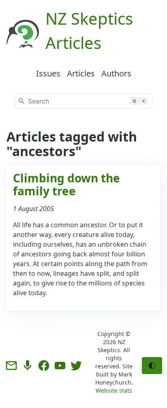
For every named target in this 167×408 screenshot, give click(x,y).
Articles (81, 73)
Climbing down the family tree (66, 184)
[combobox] (83, 101)
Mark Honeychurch (113, 378)
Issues (48, 73)
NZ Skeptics (111, 346)
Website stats (114, 390)
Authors (116, 73)
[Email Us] (11, 365)
